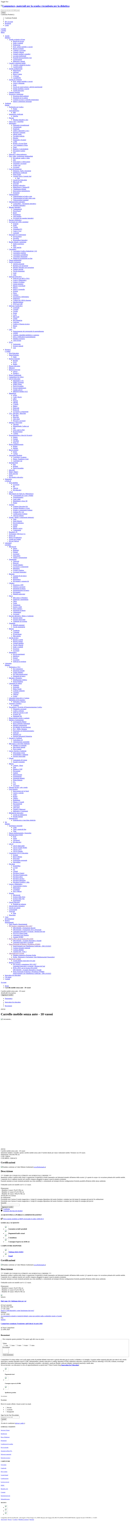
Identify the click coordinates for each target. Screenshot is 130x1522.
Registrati (8, 23)
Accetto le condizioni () (13, 1423)
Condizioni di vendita (7, 1444)
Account (3, 982)
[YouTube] (6, 1514)
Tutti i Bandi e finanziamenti (18, 924)
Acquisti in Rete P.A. (6, 1451)
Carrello (3, 30)
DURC (2, 1485)
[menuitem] (9, 918)
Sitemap (32, 1519)
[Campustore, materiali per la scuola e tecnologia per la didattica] (65, 6)
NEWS (3, 1297)
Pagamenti (4, 1440)
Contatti (3, 1492)
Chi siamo (3, 1464)
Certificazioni (4, 1478)
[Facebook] (6, 1507)
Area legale (4, 1519)
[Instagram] (6, 1511)
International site (5, 1495)
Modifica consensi (23, 1519)
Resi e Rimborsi (5, 1437)
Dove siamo (4, 1471)
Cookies (15, 1519)
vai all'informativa (39, 1167)
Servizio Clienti (5, 1430)
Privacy (10, 1519)
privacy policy (19, 1423)
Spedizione (4, 1433)
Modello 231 (4, 1489)
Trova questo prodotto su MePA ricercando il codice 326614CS (23, 1219)
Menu (3, 32)
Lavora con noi (5, 1482)
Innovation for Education (70, 1365)
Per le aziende (4, 1447)
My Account (9, 21)
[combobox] (10, 10)
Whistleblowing (5, 1499)
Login (7, 25)
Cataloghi (3, 1468)
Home (7, 986)
